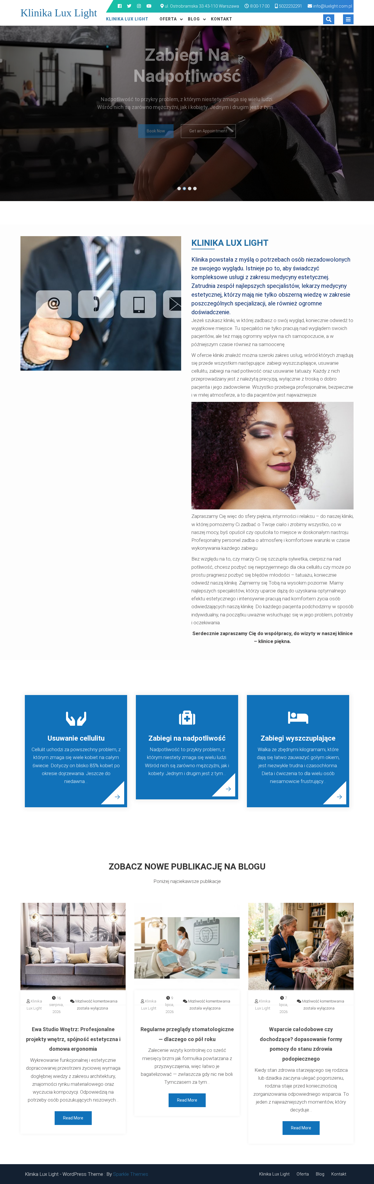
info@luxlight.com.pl (332, 6)
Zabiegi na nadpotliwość (187, 738)
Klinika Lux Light (58, 13)
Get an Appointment (208, 153)
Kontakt (221, 19)
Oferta (168, 19)
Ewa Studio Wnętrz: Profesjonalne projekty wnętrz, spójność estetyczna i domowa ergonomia (73, 1039)
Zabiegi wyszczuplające (298, 738)
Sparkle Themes (130, 1174)
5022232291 (290, 6)
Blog (194, 19)
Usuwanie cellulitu (76, 738)
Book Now (156, 153)
